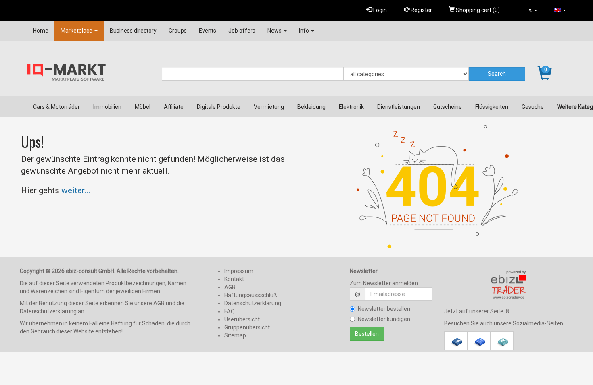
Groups (178, 30)
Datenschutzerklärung (252, 303)
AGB (230, 287)
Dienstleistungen (398, 106)
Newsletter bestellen (384, 309)
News (275, 30)
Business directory (133, 30)
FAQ (229, 311)
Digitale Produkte (218, 106)
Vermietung (269, 106)
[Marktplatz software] (509, 285)
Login (379, 10)
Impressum (238, 271)
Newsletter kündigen (384, 319)
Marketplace (77, 30)
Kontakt (234, 279)
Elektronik (351, 106)
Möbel (142, 106)
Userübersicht (242, 319)
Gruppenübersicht (247, 327)
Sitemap (235, 335)
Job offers (241, 30)
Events (207, 30)
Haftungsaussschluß (250, 295)
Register (420, 10)
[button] (533, 10)
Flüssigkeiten (491, 106)
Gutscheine (447, 106)
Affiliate (174, 106)
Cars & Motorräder (56, 106)
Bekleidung (311, 106)
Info (304, 30)
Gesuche (533, 106)
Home (40, 30)
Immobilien (107, 106)
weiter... (75, 190)
